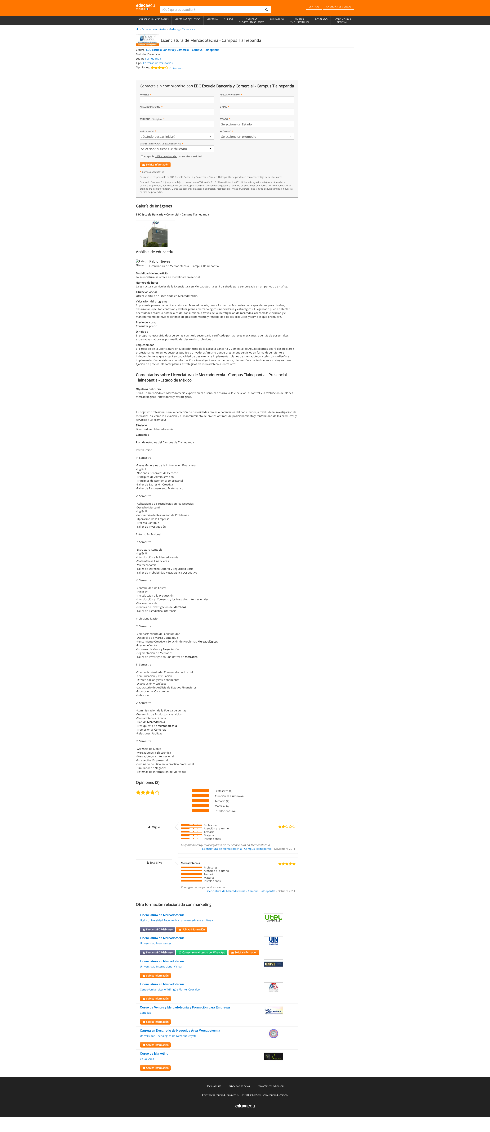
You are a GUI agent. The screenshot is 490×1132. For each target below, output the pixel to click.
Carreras (251, 20)
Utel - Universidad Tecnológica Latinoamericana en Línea (176, 920)
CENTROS (314, 6)
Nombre (144, 94)
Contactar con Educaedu (270, 1086)
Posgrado (321, 19)
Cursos (228, 19)
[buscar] (266, 9)
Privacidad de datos (239, 1086)
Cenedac (145, 1012)
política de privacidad (166, 156)
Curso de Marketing (154, 1053)
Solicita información (157, 164)
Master (299, 20)
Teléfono (151, 119)
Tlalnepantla (188, 29)
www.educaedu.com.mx (275, 1095)
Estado (224, 119)
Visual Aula (147, 1059)
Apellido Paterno (230, 94)
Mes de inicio (147, 131)
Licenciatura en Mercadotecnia (162, 915)
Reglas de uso (214, 1086)
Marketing (174, 29)
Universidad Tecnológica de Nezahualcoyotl (168, 1036)
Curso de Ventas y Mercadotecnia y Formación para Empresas (185, 1007)
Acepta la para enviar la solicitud (173, 156)
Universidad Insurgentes (156, 943)
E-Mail (223, 106)
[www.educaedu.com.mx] (245, 1105)
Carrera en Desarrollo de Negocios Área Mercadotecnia (180, 1030)
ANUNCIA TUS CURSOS (338, 6)
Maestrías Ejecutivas (187, 19)
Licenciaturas (342, 20)
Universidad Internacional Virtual (161, 966)
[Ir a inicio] (137, 29)
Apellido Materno (150, 106)
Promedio (225, 131)
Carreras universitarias (154, 19)
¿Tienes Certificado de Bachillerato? (160, 143)
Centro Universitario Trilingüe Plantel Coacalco (170, 989)
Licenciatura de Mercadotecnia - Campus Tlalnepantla (237, 848)
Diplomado (277, 19)
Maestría (212, 19)
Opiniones (176, 68)
